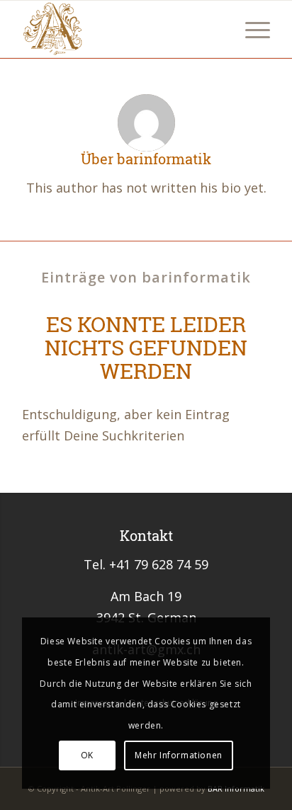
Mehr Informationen (179, 755)
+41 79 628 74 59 (158, 564)
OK (87, 755)
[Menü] (250, 29)
